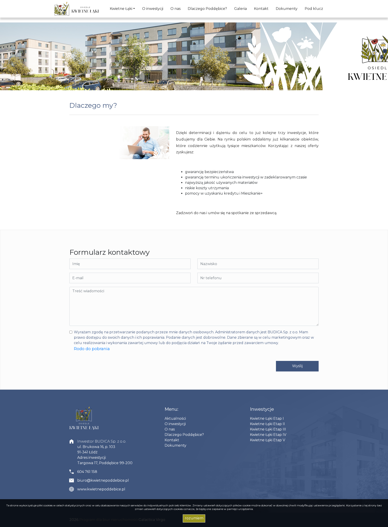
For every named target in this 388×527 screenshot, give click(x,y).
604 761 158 (87, 472)
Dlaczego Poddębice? (207, 9)
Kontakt (261, 9)
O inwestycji (152, 9)
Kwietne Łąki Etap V (267, 440)
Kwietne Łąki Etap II (267, 424)
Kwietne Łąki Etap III (268, 429)
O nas (175, 9)
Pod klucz (314, 9)
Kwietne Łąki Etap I (267, 418)
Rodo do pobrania (92, 348)
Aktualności (175, 418)
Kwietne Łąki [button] (121, 9)
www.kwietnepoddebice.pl (101, 489)
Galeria (240, 9)
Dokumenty (287, 9)
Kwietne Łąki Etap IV (268, 435)
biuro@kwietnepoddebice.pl (103, 480)
